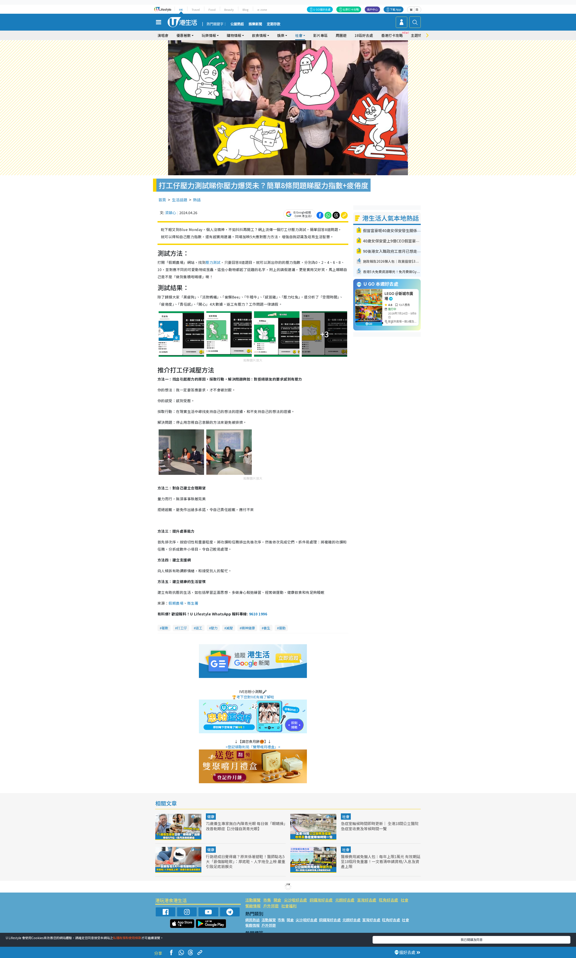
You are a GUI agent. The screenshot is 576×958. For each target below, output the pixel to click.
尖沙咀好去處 (295, 900)
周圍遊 (341, 35)
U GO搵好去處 (322, 9)
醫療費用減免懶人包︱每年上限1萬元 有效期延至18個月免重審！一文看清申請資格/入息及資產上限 (380, 861)
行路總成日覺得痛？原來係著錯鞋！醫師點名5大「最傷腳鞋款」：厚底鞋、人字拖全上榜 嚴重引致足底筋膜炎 (245, 861)
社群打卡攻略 (351, 9)
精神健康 (248, 628)
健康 (210, 816)
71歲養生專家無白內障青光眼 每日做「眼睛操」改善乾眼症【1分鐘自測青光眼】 (246, 826)
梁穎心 (170, 212)
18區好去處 (364, 35)
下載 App (395, 9)
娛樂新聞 (255, 24)
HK (181, 9)
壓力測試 (213, 262)
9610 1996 (258, 614)
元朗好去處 (344, 900)
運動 (282, 628)
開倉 (277, 900)
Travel (196, 9)
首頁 (162, 199)
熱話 (197, 199)
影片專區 (320, 35)
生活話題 (179, 199)
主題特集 (418, 35)
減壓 (229, 628)
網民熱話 (252, 919)
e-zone (262, 9)
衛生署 (192, 603)
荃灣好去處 (366, 900)
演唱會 (163, 35)
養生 (266, 628)
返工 (199, 628)
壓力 (214, 628)
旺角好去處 (388, 900)
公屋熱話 (237, 24)
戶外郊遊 (271, 906)
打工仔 (182, 628)
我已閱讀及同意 (472, 939)
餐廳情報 (253, 906)
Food (212, 9)
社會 (345, 816)
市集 (267, 900)
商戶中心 (372, 9)
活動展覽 (253, 900)
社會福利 (289, 906)
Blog (246, 9)
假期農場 (176, 603)
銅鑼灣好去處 (321, 900)
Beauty (229, 9)
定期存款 (273, 24)
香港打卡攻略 (392, 35)
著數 (165, 628)
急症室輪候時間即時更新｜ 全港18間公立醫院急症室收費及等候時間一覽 (379, 826)
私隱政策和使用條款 (127, 938)
